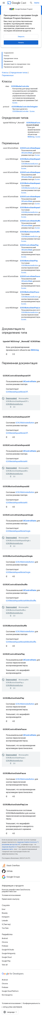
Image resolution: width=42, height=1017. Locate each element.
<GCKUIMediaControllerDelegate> (24, 107)
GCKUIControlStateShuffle (30, 221)
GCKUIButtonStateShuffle (30, 232)
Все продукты (7, 995)
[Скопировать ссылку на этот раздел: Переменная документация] (4, 367)
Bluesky (5, 913)
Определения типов (18, 72)
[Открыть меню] (3, 3)
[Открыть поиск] (31, 2)
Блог (3, 909)
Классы (5, 72)
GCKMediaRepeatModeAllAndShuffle (21, 601)
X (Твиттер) (6, 924)
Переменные (8, 75)
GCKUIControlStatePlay (29, 245)
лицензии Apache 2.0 (9, 847)
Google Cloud (7, 957)
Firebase (5, 946)
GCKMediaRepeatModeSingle (18, 531)
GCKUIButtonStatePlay (29, 261)
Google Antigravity (8, 953)
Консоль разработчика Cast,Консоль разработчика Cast (16, 890)
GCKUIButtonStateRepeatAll (31, 183)
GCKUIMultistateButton (29, 164)
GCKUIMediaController (20, 86)
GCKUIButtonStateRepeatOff (31, 159)
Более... (15, 103)
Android (5, 938)
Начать (21, 42)
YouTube (5, 928)
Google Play (6, 961)
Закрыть (21, 36)
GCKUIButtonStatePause (29, 292)
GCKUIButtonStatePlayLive (30, 308)
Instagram (5, 917)
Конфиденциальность (31, 1003)
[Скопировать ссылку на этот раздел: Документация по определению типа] (30, 333)
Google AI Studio (8, 950)
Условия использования (11, 895)
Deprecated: (11, 398)
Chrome (5, 942)
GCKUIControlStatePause (30, 276)
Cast (23, 2)
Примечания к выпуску (10, 899)
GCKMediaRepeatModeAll (16, 461)
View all (4, 965)
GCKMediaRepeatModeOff (17, 392)
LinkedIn (5, 921)
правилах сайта (7, 849)
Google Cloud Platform (10, 991)
